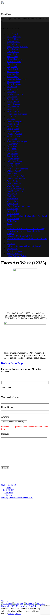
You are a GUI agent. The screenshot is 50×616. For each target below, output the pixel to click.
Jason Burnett (13, 51)
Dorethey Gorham (15, 94)
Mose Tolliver (13, 186)
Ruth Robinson (13, 156)
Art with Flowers (14, 251)
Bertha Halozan (13, 104)
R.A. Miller (12, 139)
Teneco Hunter (13, 111)
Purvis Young (12, 208)
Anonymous (12, 248)
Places (9, 226)
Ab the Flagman (14, 84)
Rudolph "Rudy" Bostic (17, 46)
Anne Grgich (12, 99)
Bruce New (12, 146)
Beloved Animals (14, 253)
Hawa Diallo (12, 76)
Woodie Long (13, 124)
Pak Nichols (12, 149)
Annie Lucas (12, 126)
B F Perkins (12, 151)
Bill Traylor (12, 193)
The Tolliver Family (15, 188)
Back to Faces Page (12, 363)
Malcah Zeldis (13, 213)
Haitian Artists (13, 101)
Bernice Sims (12, 174)
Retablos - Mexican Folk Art (19, 236)
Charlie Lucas (13, 129)
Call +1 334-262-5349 (8, 486)
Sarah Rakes (12, 154)
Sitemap (4, 601)
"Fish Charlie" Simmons (17, 169)
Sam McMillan (13, 136)
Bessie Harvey (13, 109)
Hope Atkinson (13, 39)
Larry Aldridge (13, 34)
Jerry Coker (12, 66)
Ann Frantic (12, 86)
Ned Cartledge (13, 56)
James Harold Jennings (17, 114)
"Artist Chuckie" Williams (18, 206)
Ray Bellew (12, 44)
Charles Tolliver (14, 183)
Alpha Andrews (14, 36)
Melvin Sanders (13, 164)
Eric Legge (11, 119)
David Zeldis (12, 211)
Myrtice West (12, 201)
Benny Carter (12, 54)
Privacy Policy (14, 613)
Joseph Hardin (13, 106)
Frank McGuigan (14, 134)
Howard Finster (13, 81)
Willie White (12, 203)
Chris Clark (12, 64)
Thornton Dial (13, 74)
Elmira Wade (12, 196)
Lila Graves (12, 96)
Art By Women (13, 221)
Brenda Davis (13, 71)
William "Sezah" (14, 171)
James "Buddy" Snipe (16, 176)
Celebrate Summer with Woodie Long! (24, 246)
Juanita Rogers (13, 159)
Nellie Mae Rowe (14, 161)
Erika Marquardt (14, 131)
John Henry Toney (15, 191)
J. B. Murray (12, 144)
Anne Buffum (13, 49)
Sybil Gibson (12, 89)
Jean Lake (11, 116)
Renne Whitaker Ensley (17, 79)
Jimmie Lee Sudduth (16, 179)
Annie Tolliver (13, 181)
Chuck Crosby (13, 69)
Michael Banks (13, 41)
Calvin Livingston (14, 121)
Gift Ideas (11, 243)
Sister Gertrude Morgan (17, 141)
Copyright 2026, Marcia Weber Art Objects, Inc (22, 606)
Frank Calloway (14, 61)
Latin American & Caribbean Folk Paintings (26, 228)
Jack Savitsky (13, 166)
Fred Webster (12, 198)
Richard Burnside (14, 59)
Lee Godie (11, 91)
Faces (9, 223)
